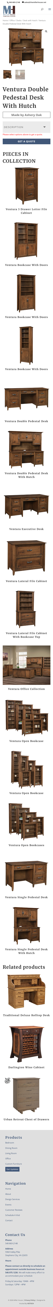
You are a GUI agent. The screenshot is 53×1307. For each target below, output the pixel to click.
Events (8, 1204)
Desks (18, 20)
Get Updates (12, 1169)
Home (5, 20)
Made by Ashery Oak (26, 115)
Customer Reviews (13, 1210)
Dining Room (11, 1148)
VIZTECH (30, 1303)
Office (12, 20)
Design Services (12, 1199)
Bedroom (9, 1142)
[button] (46, 31)
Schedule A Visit (12, 1215)
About (8, 1194)
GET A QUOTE (26, 141)
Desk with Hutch (30, 20)
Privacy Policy (29, 1300)
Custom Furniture (13, 1163)
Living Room (11, 1153)
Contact (9, 1220)
